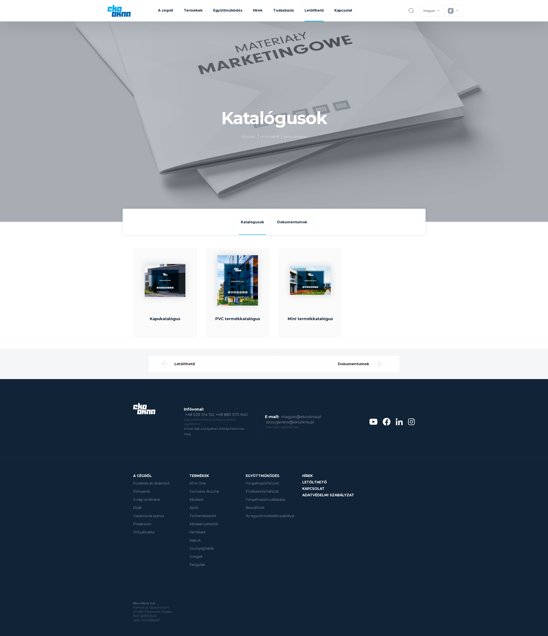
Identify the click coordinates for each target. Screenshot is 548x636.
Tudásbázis (283, 10)
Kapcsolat (343, 10)
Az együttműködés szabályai (270, 516)
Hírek (257, 10)
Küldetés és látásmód (151, 483)
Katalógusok (295, 136)
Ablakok (196, 500)
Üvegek (196, 557)
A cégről (165, 10)
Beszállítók (255, 508)
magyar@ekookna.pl (301, 416)
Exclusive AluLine (204, 491)
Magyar (429, 11)
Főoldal (248, 136)
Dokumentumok (292, 222)
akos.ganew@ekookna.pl (290, 422)
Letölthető (314, 10)
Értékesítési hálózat (262, 491)
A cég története (146, 500)
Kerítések (197, 532)
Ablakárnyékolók (203, 524)
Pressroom (142, 524)
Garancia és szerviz (148, 516)
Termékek (193, 10)
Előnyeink (141, 491)
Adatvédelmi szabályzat (328, 495)
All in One (197, 483)
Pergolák (197, 565)
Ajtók (193, 508)
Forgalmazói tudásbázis (265, 500)
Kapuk (195, 540)
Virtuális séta (143, 532)
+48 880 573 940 (232, 414)
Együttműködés (227, 10)
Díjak (137, 508)
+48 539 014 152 (199, 414)
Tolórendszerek (202, 516)
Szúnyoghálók (201, 548)
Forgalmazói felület (262, 483)
